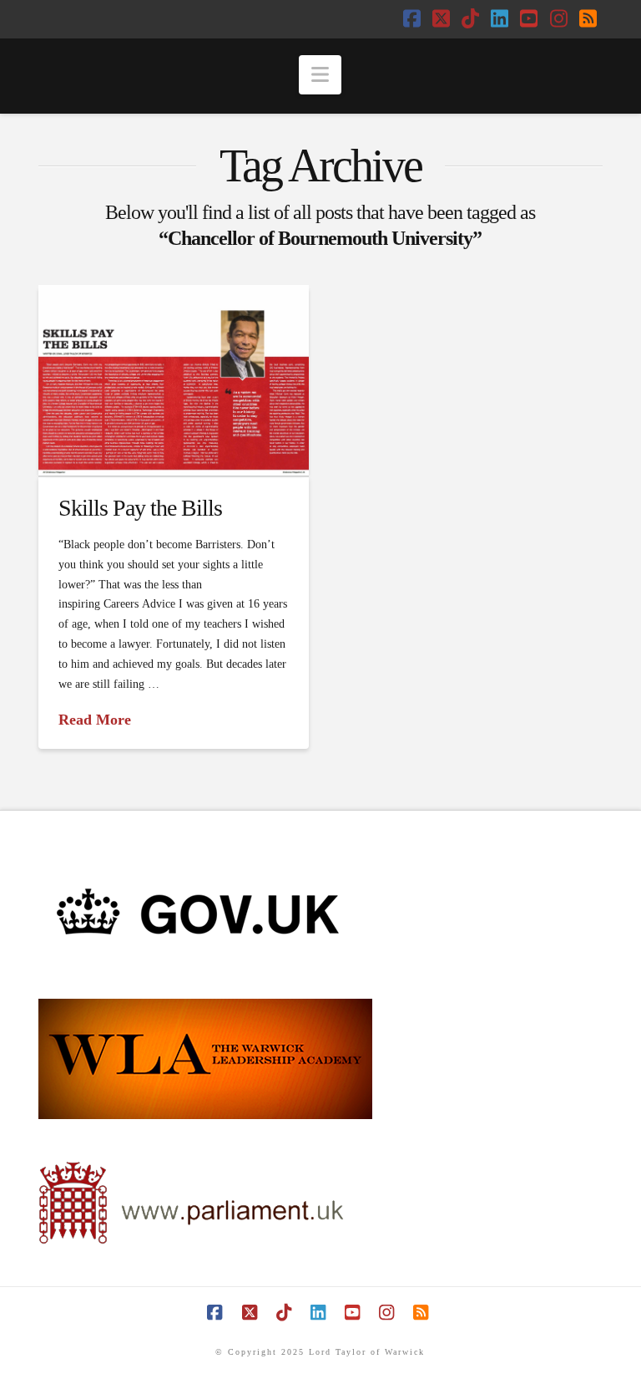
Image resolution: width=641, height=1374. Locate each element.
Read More (94, 719)
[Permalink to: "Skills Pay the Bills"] (173, 380)
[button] (320, 74)
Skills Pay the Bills (140, 508)
